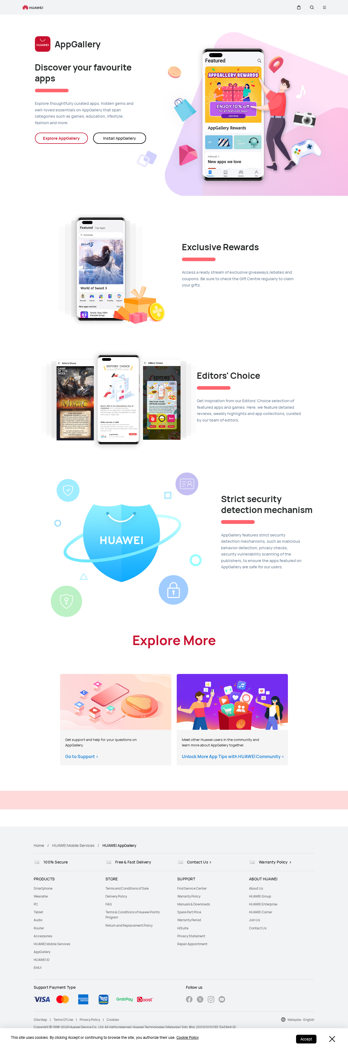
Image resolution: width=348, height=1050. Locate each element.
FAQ (108, 904)
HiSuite (182, 928)
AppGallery (42, 952)
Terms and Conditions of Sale (127, 888)
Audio (38, 920)
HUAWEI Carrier (260, 912)
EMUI (38, 967)
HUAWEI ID (41, 959)
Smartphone (43, 888)
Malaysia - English (301, 1019)
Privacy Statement (191, 936)
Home (39, 845)
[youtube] (222, 1000)
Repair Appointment (192, 944)
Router (39, 928)
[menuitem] (66, 888)
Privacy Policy (90, 1019)
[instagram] (211, 1000)
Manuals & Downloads (193, 904)
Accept (306, 1039)
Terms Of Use (63, 1019)
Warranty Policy (188, 896)
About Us (256, 888)
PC (36, 904)
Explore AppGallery (61, 138)
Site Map (40, 1019)
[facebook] (189, 1000)
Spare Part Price (189, 912)
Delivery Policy (116, 896)
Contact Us (257, 928)
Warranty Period (189, 920)
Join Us (254, 920)
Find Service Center (192, 888)
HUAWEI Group (260, 896)
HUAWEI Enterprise (263, 904)
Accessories (43, 936)
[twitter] (200, 1000)
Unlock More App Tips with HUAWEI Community (233, 756)
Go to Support (81, 756)
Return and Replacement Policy (129, 925)
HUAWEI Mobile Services (73, 845)
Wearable (41, 896)
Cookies (113, 1019)
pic (116, 702)
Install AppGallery (119, 138)
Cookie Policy (187, 1037)
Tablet (38, 912)
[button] (299, 7)
